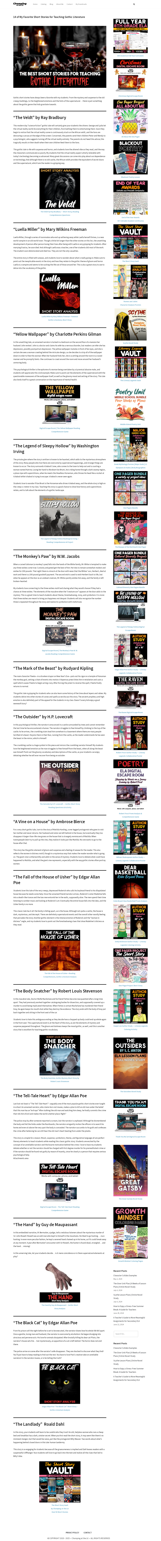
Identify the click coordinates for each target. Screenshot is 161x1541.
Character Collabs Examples (125, 1275)
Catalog (43, 4)
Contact (69, 4)
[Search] (134, 4)
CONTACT (88, 1532)
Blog (51, 4)
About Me (59, 4)
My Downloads (81, 4)
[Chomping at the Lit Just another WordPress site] (20, 4)
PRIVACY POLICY (72, 1532)
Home (35, 4)
